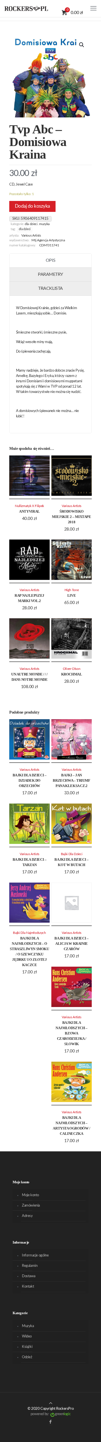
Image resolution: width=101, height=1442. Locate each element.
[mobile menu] (93, 8)
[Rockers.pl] (26, 8)
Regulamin (30, 1266)
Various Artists (31, 235)
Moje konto (30, 1195)
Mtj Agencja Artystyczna (48, 240)
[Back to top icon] (50, 1403)
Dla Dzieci (25, 229)
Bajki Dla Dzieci (71, 854)
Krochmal (71, 674)
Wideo (27, 1336)
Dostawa (28, 1276)
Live (71, 595)
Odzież (27, 1357)
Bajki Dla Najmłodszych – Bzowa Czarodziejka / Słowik (72, 1033)
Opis (50, 260)
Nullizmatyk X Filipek (29, 506)
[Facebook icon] (51, 1422)
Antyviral (29, 511)
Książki (27, 1347)
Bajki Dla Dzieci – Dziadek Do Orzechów (30, 780)
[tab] (50, 261)
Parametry (50, 274)
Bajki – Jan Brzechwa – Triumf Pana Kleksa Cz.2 (71, 780)
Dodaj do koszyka (32, 206)
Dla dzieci (31, 224)
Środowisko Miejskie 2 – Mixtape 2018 (71, 516)
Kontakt (28, 1286)
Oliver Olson (72, 668)
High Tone (72, 590)
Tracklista (50, 288)
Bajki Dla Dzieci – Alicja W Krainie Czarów (71, 943)
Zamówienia (31, 1205)
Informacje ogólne (35, 1255)
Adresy (27, 1216)
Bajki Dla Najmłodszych (29, 932)
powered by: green (50, 1414)
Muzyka (44, 224)
